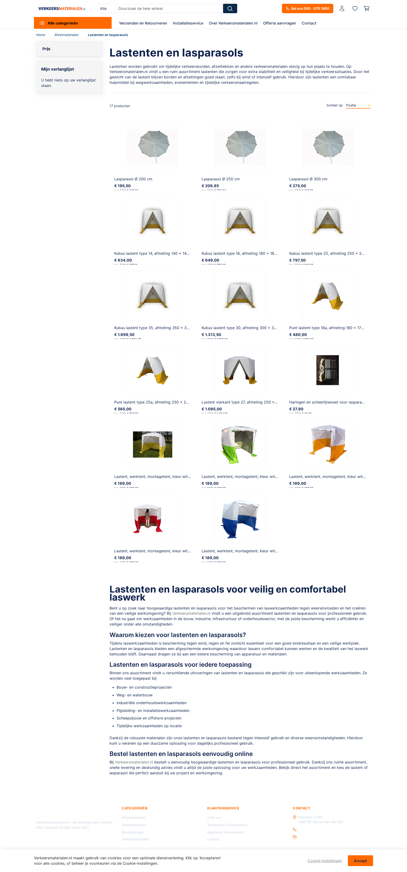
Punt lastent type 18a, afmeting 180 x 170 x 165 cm (335, 327)
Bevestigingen (133, 832)
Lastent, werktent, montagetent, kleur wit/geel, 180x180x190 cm (172, 476)
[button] (342, 9)
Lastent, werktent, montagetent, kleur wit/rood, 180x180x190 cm (172, 551)
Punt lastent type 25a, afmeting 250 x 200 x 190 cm (161, 402)
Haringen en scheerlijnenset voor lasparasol (328, 402)
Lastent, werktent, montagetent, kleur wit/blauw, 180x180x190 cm (261, 551)
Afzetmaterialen (67, 35)
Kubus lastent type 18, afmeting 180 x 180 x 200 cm (248, 253)
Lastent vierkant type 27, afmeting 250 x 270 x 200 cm (251, 402)
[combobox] (107, 8)
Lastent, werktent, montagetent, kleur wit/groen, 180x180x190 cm (261, 476)
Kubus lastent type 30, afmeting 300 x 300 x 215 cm (249, 327)
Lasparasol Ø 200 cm (133, 179)
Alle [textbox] (103, 8)
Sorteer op (334, 105)
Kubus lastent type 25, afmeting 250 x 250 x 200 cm (337, 253)
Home (41, 35)
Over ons (214, 817)
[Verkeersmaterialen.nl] (62, 8)
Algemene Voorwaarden (225, 832)
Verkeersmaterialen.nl (191, 613)
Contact (213, 839)
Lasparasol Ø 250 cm (221, 179)
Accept (360, 860)
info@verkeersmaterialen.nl (319, 837)
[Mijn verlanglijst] (355, 8)
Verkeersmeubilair (135, 839)
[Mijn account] (342, 9)
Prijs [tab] (46, 48)
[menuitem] (73, 23)
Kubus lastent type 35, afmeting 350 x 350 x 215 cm (161, 327)
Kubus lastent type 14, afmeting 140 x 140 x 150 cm (160, 253)
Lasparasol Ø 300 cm (308, 179)
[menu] (203, 23)
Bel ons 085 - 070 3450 (310, 8)
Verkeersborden (134, 825)
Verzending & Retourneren (227, 825)
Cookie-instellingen (325, 860)
